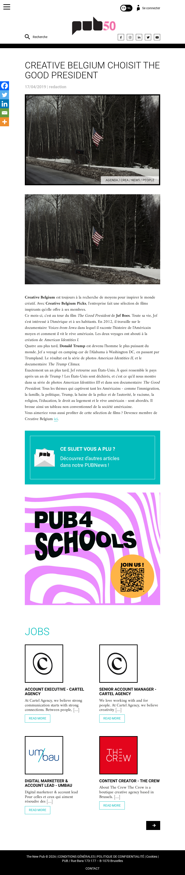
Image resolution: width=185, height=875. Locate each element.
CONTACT (92, 868)
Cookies (151, 856)
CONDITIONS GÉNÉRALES (76, 856)
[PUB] (94, 28)
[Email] (4, 112)
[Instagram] (130, 37)
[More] (4, 121)
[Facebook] (121, 37)
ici (56, 419)
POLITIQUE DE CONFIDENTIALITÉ (120, 856)
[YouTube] (157, 37)
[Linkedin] (4, 103)
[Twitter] (148, 37)
